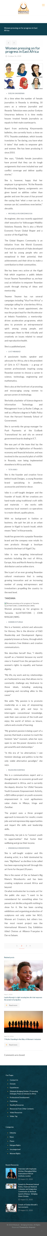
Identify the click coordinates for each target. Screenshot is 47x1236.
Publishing (13, 1101)
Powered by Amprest (27, 1227)
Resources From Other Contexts (22, 1109)
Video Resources (16, 1112)
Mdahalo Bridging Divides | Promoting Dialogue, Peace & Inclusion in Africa (24, 1092)
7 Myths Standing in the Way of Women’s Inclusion (22, 1039)
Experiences (14, 1088)
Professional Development (19, 1097)
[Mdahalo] (23, 7)
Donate (12, 1084)
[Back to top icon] (41, 1230)
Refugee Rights (15, 1145)
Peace (12, 1141)
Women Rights (15, 1153)
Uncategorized (15, 1149)
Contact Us (14, 1080)
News (12, 1137)
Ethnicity (13, 1133)
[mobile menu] (43, 5)
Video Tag (13, 1116)
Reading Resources (17, 1105)
